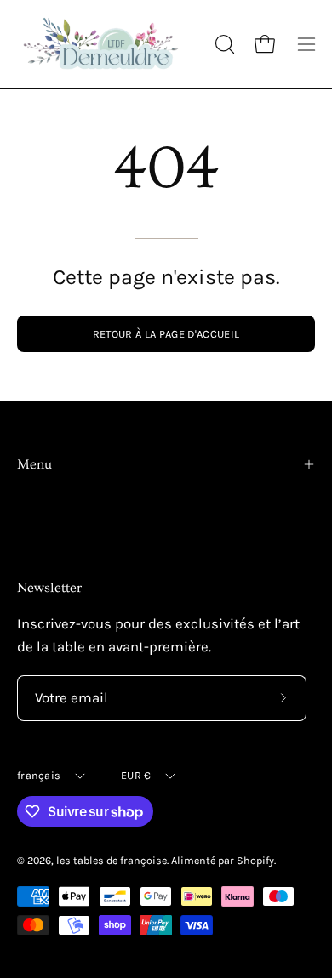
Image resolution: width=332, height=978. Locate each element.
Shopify (255, 860)
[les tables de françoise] (102, 44)
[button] (223, 44)
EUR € (136, 775)
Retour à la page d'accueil (166, 333)
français (38, 775)
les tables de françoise (111, 860)
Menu (34, 464)
